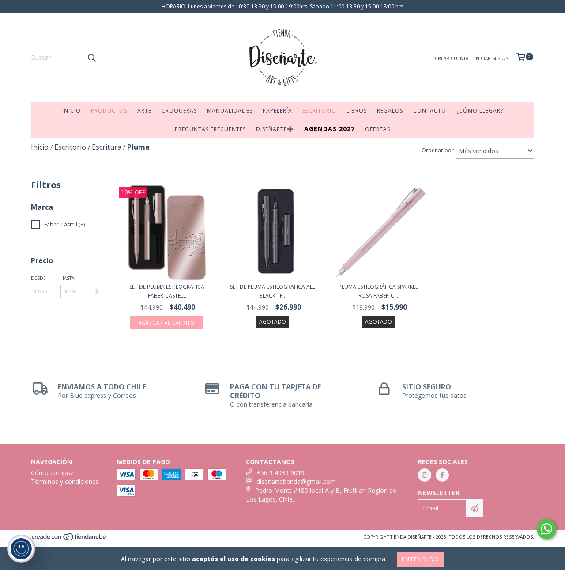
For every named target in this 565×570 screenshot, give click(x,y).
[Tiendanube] (69, 539)
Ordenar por (438, 150)
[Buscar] (91, 57)
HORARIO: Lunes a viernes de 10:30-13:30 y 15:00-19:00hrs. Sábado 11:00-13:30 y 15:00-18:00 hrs (282, 6)
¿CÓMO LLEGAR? (479, 110)
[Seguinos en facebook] (442, 475)
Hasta (67, 278)
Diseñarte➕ (275, 129)
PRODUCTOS (109, 110)
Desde (38, 278)
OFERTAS (377, 129)
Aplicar (96, 291)
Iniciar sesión (492, 58)
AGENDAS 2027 (329, 129)
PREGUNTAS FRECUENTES (210, 129)
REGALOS (390, 110)
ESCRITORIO (319, 110)
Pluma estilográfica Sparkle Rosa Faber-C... (378, 291)
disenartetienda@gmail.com (296, 481)
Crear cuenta (451, 58)
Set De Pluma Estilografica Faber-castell (166, 291)
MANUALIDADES (229, 110)
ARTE (144, 110)
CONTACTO (429, 110)
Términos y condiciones (65, 481)
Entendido (421, 559)
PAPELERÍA (277, 110)
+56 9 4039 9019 (280, 472)
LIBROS (357, 110)
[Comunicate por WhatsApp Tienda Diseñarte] (546, 529)
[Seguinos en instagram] (424, 475)
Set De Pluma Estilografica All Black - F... (272, 291)
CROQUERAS (179, 110)
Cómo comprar (53, 472)
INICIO (71, 110)
